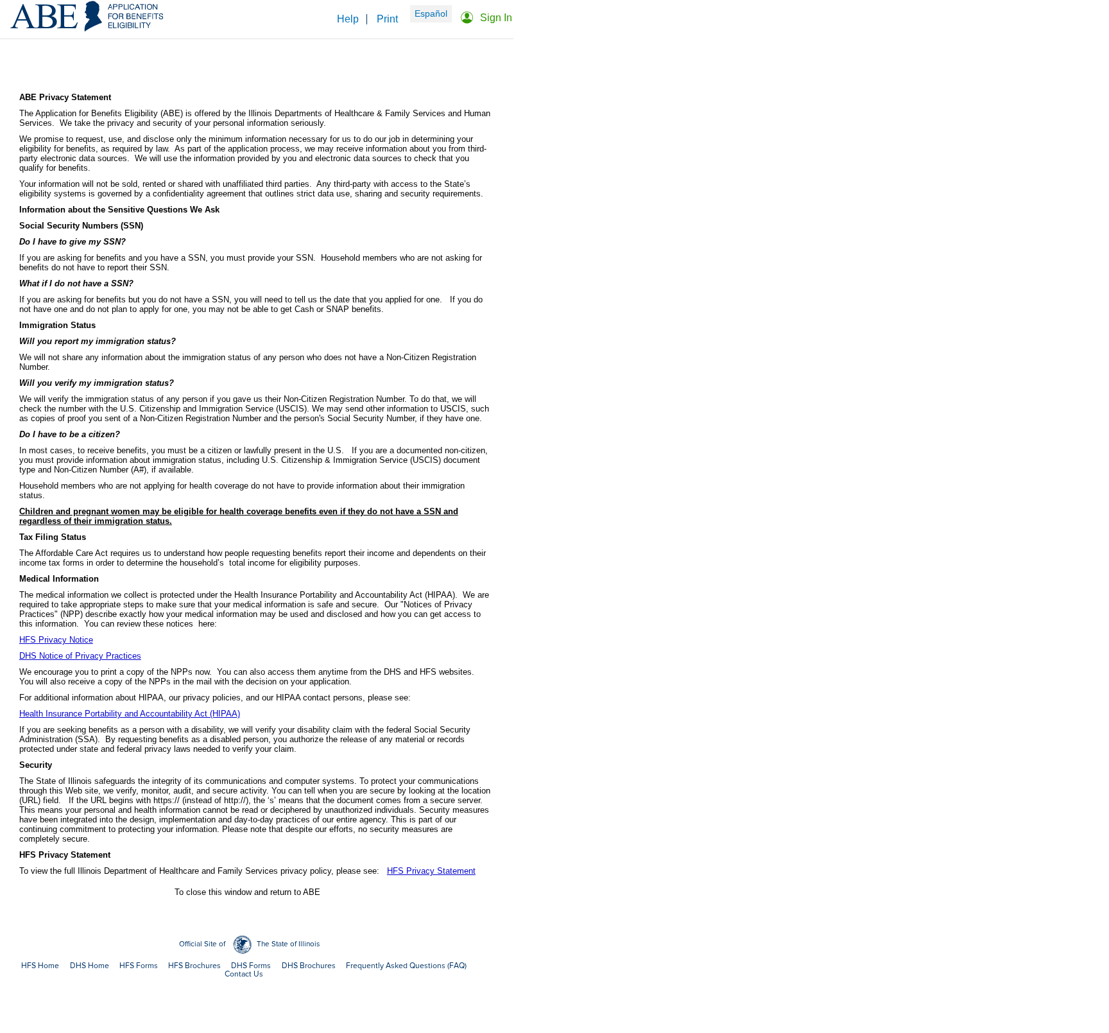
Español (431, 13)
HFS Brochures (194, 966)
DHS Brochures (309, 966)
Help (348, 18)
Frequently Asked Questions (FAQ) (406, 966)
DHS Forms (251, 966)
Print (387, 18)
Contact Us (244, 974)
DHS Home (89, 966)
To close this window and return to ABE (247, 892)
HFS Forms (138, 966)
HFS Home (40, 966)
